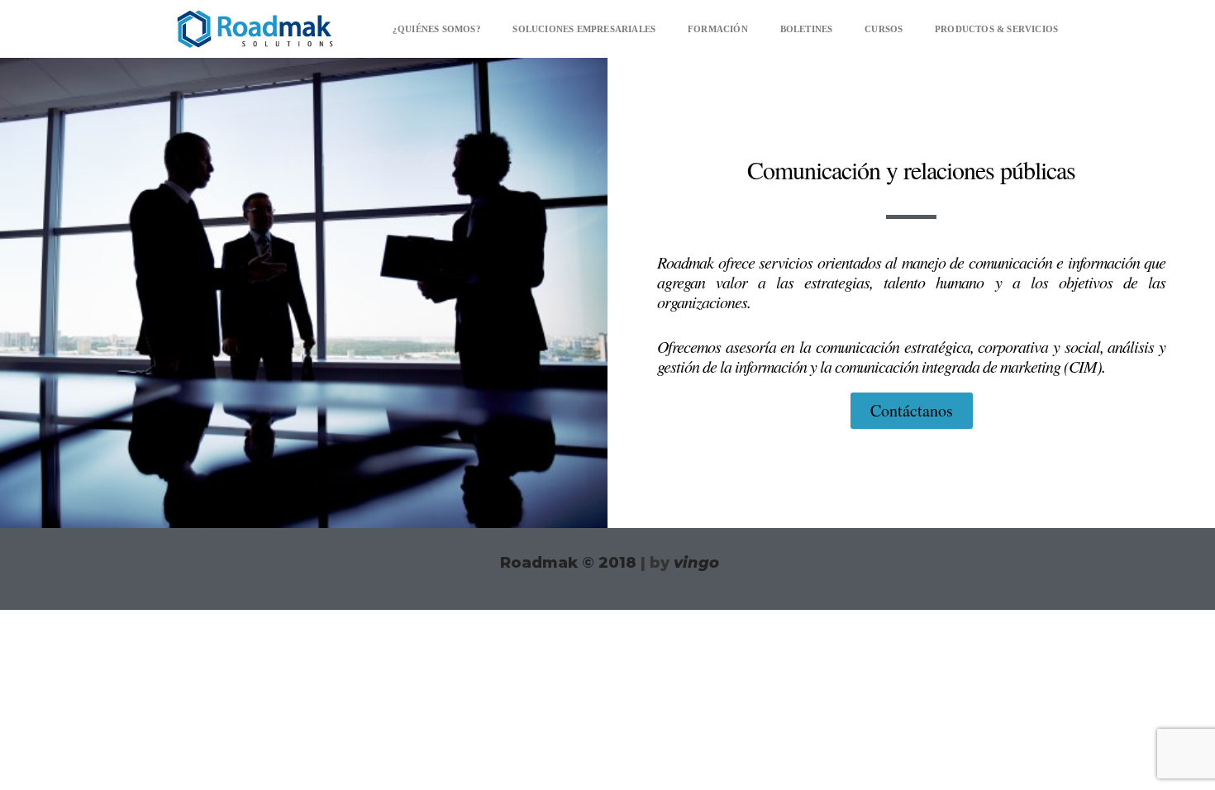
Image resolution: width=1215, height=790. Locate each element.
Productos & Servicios (996, 29)
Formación (718, 29)
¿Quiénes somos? (437, 29)
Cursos (884, 29)
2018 (609, 563)
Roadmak (539, 563)
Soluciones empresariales (583, 29)
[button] (254, 29)
